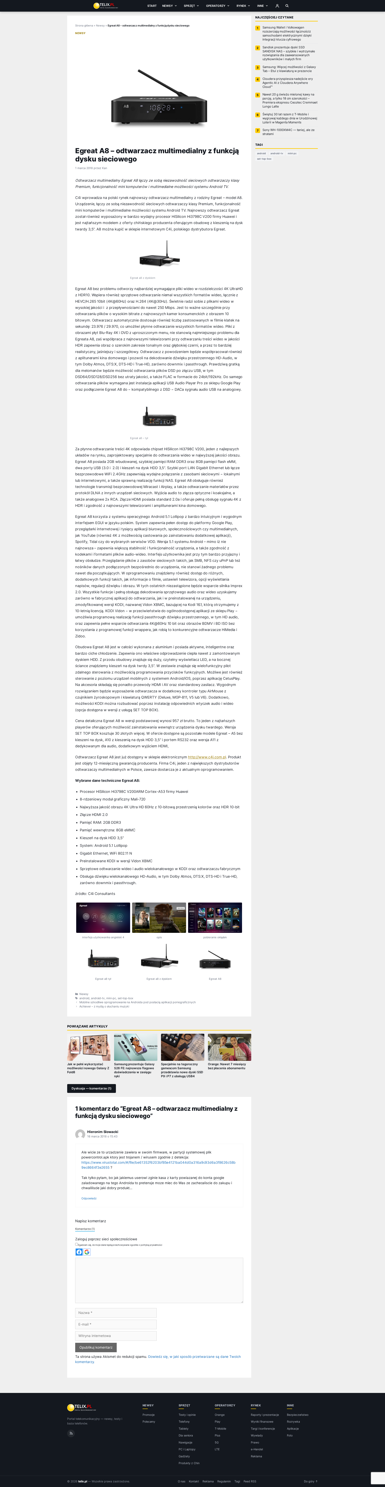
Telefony (184, 1421)
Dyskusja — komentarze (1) (91, 1088)
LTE (217, 1449)
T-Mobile (220, 1428)
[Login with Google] (86, 1252)
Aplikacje (293, 1428)
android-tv (98, 998)
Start (152, 5)
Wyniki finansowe (262, 1421)
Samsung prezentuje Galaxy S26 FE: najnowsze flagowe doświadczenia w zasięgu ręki (134, 1070)
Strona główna (84, 25)
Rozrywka (293, 1421)
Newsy (167, 5)
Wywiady (257, 1435)
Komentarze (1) (85, 1228)
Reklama (256, 1456)
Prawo (255, 1442)
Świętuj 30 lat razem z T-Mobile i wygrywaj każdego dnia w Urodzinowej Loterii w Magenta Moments (289, 118)
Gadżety (184, 1456)
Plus (217, 1435)
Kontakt (194, 1481)
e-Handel (257, 1449)
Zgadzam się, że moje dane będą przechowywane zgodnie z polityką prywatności (120, 1245)
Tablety (183, 1428)
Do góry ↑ (311, 1481)
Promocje (149, 1414)
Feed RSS (250, 1481)
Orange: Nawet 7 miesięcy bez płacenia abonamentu (227, 1066)
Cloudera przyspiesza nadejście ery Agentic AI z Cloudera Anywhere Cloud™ (287, 83)
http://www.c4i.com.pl (207, 757)
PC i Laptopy (187, 1449)
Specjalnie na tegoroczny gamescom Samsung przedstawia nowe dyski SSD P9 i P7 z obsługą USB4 (182, 1070)
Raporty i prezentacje (265, 1414)
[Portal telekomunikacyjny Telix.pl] (82, 1408)
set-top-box (125, 998)
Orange (220, 1414)
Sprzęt (189, 5)
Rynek (241, 5)
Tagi (237, 1481)
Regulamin (224, 1481)
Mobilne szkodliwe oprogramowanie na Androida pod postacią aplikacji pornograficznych (137, 1002)
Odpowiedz (89, 1198)
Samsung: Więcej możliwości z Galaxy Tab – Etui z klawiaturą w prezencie (289, 69)
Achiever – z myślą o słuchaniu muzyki (104, 1006)
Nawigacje (185, 1442)
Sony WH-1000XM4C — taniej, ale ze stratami (288, 132)
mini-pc (111, 998)
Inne (260, 5)
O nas (181, 1481)
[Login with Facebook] (79, 1252)
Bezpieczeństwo (297, 1414)
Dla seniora (186, 1435)
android (84, 998)
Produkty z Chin (189, 1463)
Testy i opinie (187, 1414)
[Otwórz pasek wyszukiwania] (287, 6)
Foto (290, 1435)
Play (217, 1421)
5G (217, 1442)
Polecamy (149, 1421)
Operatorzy (215, 5)
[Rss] (71, 1433)
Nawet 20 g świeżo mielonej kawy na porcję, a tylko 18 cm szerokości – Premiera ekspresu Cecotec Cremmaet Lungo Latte (289, 100)
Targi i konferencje (263, 1428)
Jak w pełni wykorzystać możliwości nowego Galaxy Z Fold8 (88, 1068)
